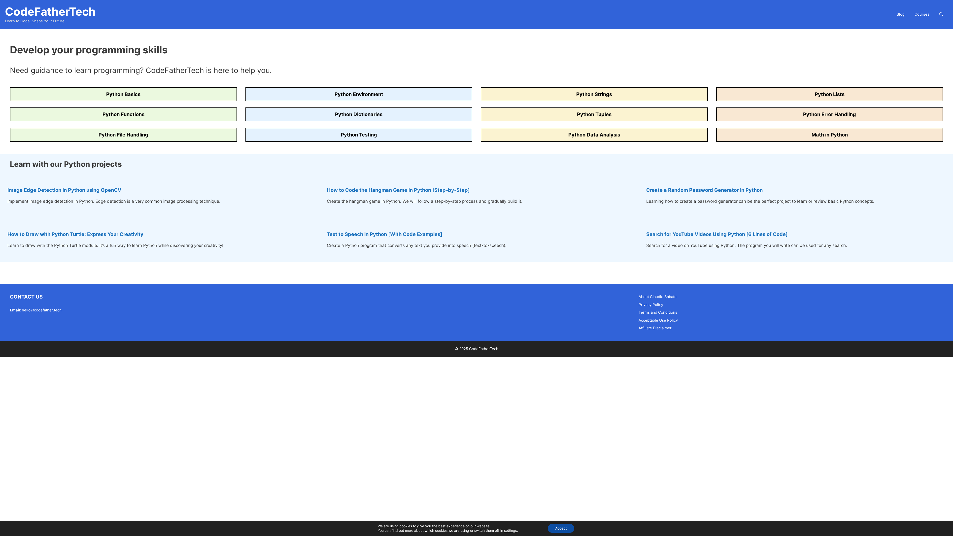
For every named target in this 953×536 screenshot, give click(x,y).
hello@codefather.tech (42, 310)
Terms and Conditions (658, 312)
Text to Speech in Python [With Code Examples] (384, 234)
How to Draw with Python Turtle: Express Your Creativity (75, 234)
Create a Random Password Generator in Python (704, 190)
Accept (561, 528)
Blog (901, 14)
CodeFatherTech (50, 11)
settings (510, 530)
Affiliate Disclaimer (655, 328)
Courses (922, 14)
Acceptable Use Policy (658, 320)
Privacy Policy (651, 304)
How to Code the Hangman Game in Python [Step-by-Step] (398, 190)
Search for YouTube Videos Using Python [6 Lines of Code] (717, 234)
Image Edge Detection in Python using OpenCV (64, 190)
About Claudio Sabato (658, 296)
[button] (941, 14)
